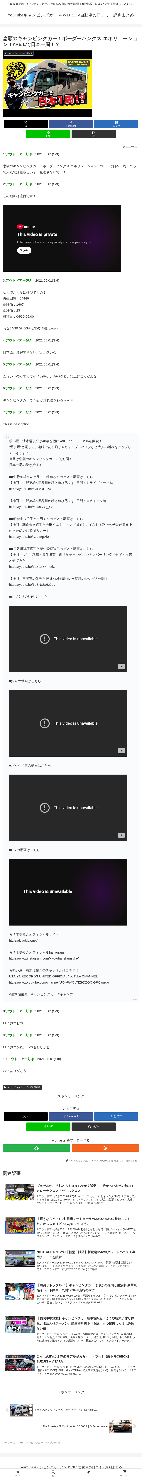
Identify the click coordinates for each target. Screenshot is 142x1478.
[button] (94, 134)
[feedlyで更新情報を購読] (36, 1148)
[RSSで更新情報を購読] (105, 1148)
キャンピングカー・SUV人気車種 (23, 1087)
